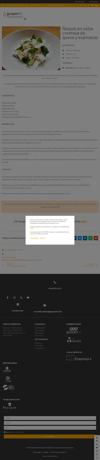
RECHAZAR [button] (34, 238)
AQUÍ (32, 228)
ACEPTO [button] (42, 238)
